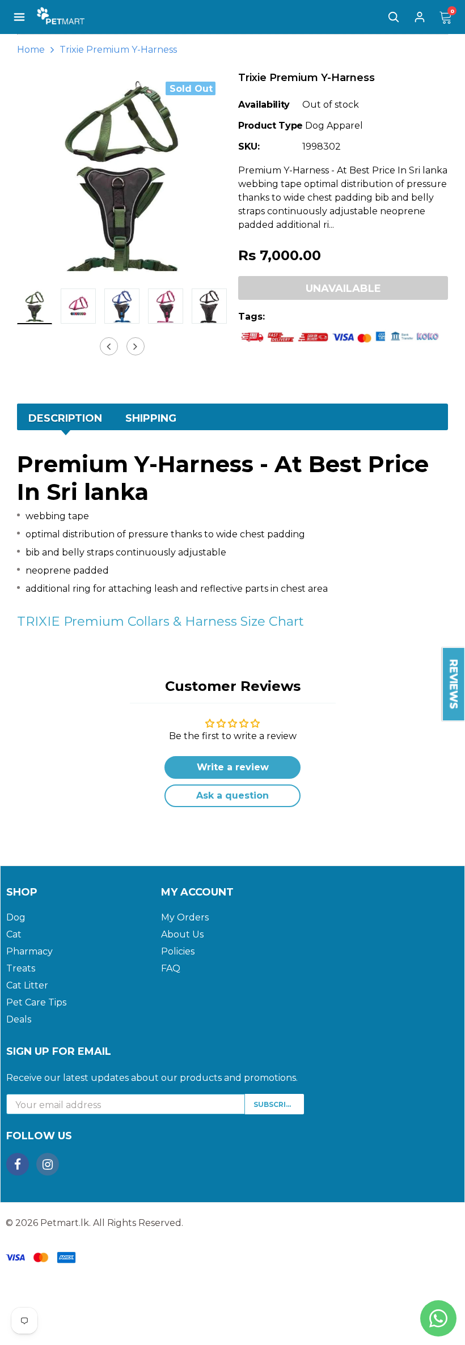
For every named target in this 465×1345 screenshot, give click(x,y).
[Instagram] (47, 1164)
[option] (122, 175)
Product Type (270, 125)
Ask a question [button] (232, 795)
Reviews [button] (453, 684)
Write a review (233, 767)
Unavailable (343, 288)
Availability (264, 104)
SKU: (249, 146)
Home (31, 49)
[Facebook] (17, 1164)
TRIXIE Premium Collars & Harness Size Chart (160, 621)
